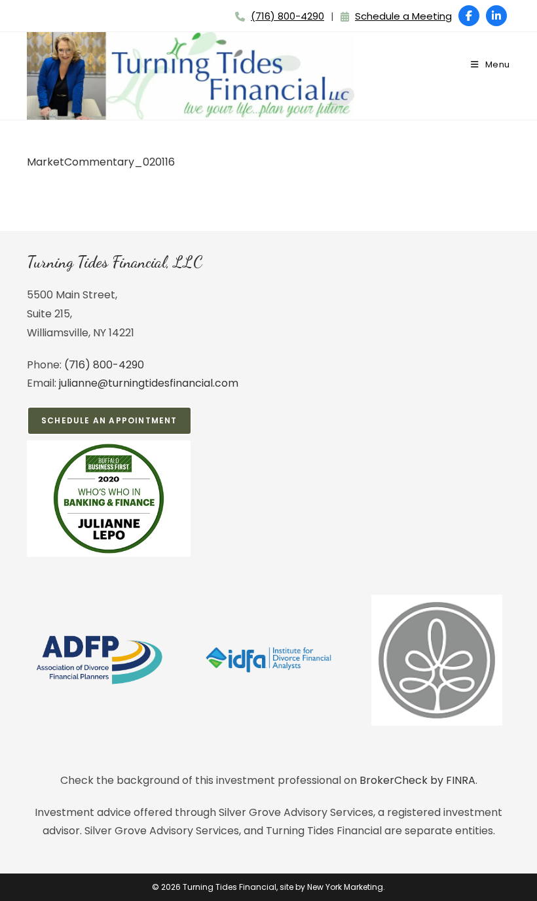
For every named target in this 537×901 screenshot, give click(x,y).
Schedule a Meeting (403, 16)
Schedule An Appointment (109, 420)
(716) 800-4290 (287, 16)
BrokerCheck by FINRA (417, 780)
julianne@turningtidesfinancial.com (148, 383)
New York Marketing (345, 886)
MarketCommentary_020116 (101, 161)
